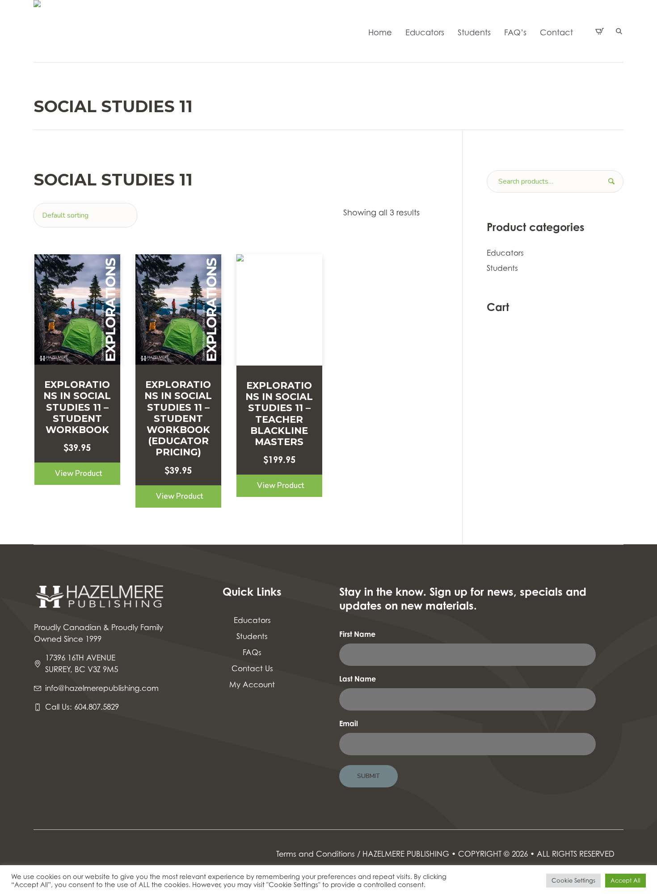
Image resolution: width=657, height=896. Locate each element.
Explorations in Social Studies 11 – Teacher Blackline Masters (279, 413)
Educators (505, 252)
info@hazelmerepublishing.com (102, 688)
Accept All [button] (625, 880)
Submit (368, 776)
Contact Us (252, 668)
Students (502, 268)
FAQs (252, 652)
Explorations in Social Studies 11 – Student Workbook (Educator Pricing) (178, 418)
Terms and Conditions (315, 854)
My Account (252, 684)
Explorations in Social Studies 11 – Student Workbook (77, 407)
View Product (78, 473)
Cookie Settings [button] (573, 880)
